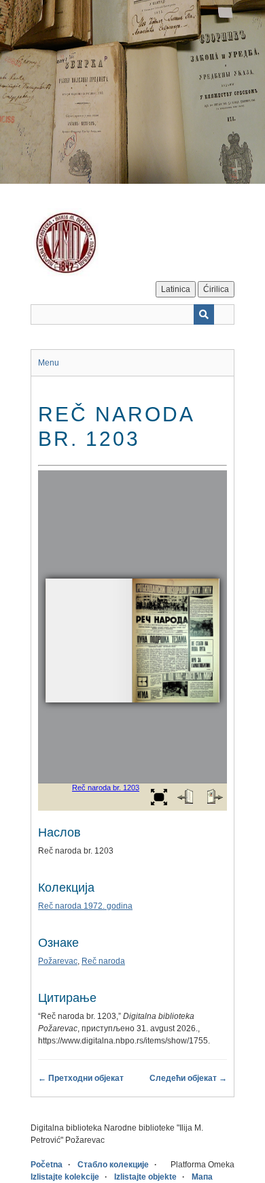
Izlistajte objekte (145, 1177)
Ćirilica (216, 289)
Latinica (175, 289)
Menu (48, 363)
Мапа (202, 1177)
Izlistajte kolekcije (65, 1177)
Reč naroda (103, 961)
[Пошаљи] (204, 314)
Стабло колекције (113, 1164)
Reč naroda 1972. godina (85, 906)
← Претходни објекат (81, 1078)
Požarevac (57, 961)
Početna (47, 1164)
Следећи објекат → (188, 1078)
